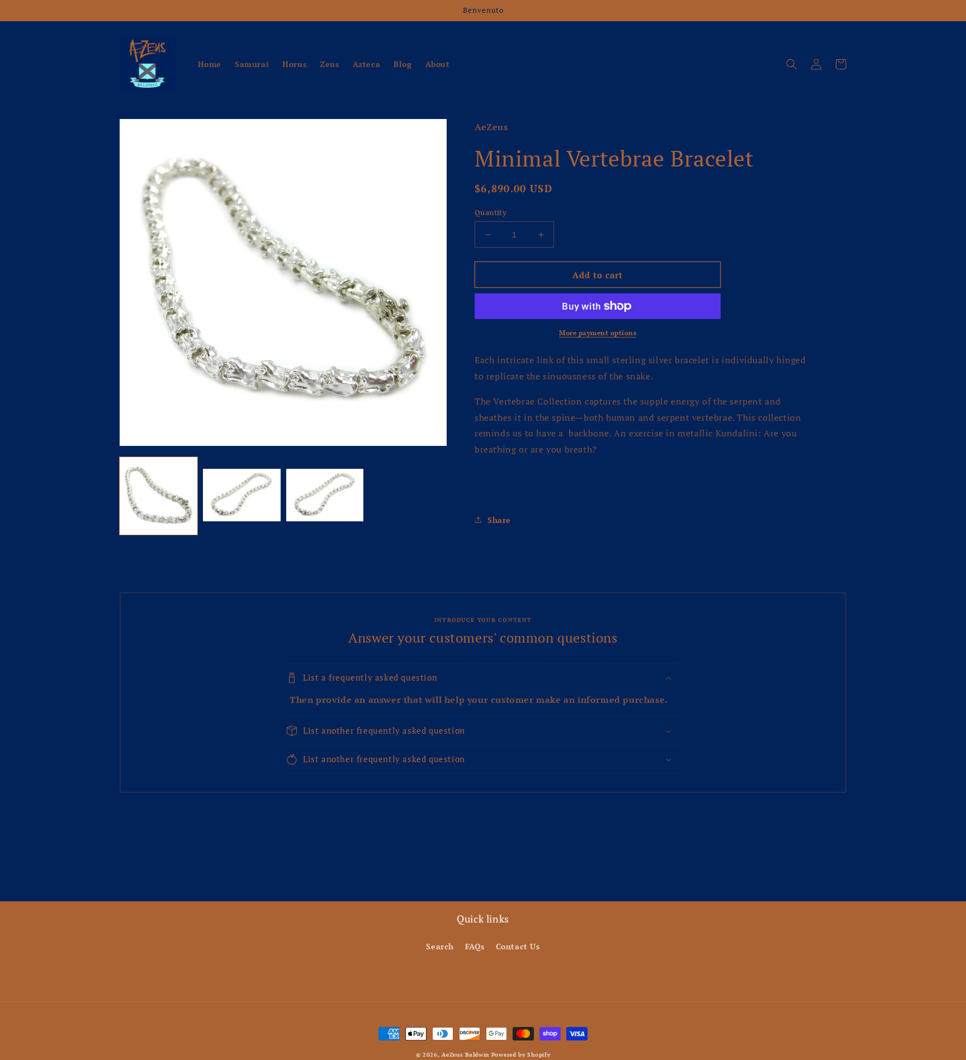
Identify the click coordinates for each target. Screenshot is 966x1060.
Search (440, 946)
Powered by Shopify (521, 1054)
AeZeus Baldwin (465, 1054)
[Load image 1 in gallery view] (158, 496)
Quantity (490, 212)
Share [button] (499, 520)
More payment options (597, 333)
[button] (791, 64)
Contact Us (518, 946)
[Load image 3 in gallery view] (325, 496)
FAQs (475, 946)
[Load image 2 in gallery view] (242, 496)
